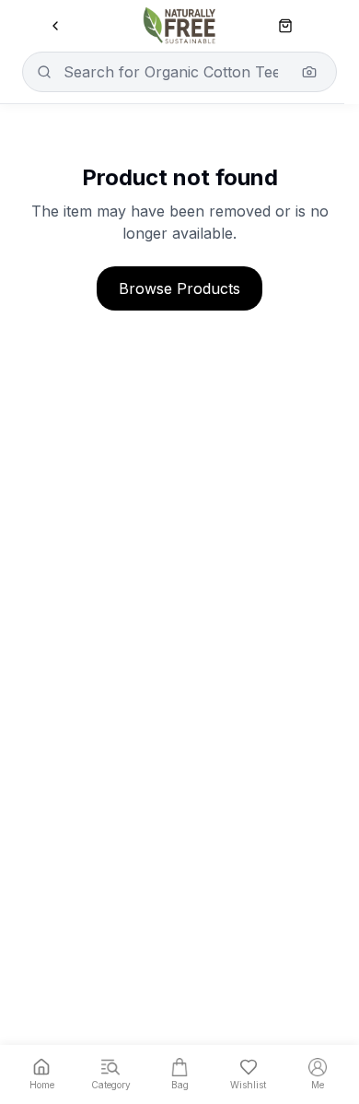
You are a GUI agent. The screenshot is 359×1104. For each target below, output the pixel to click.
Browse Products (179, 288)
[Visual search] (309, 71)
